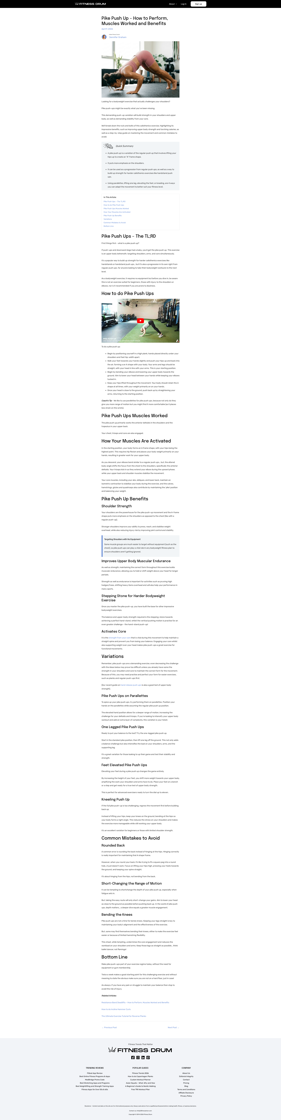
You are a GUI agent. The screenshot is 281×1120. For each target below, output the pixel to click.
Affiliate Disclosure (186, 1093)
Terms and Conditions (186, 1089)
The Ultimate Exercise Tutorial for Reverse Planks (124, 1016)
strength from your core (120, 638)
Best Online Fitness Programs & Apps (94, 1076)
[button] (198, 4)
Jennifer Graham (117, 37)
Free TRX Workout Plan (140, 1089)
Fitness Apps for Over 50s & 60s (95, 1089)
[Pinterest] (148, 1057)
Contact (186, 1080)
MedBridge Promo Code (94, 1080)
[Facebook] (133, 1057)
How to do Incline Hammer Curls (116, 1009)
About (172, 4)
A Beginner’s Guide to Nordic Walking (140, 1086)
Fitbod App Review (95, 1073)
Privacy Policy (186, 1096)
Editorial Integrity (186, 1076)
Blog (186, 1086)
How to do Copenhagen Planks (140, 1076)
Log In (183, 4)
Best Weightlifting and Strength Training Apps (95, 1086)
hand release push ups (131, 685)
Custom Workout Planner (140, 1080)
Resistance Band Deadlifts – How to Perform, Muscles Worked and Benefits (135, 1002)
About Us (186, 1073)
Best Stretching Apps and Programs (95, 1083)
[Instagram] (138, 1057)
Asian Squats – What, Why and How (140, 1083)
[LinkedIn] (143, 1057)
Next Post (173, 1027)
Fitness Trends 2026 (140, 1073)
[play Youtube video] (140, 321)
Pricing (186, 1083)
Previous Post (109, 1027)
